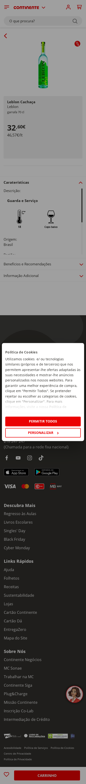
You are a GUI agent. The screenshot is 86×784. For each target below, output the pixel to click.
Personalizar (40, 432)
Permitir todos (43, 421)
